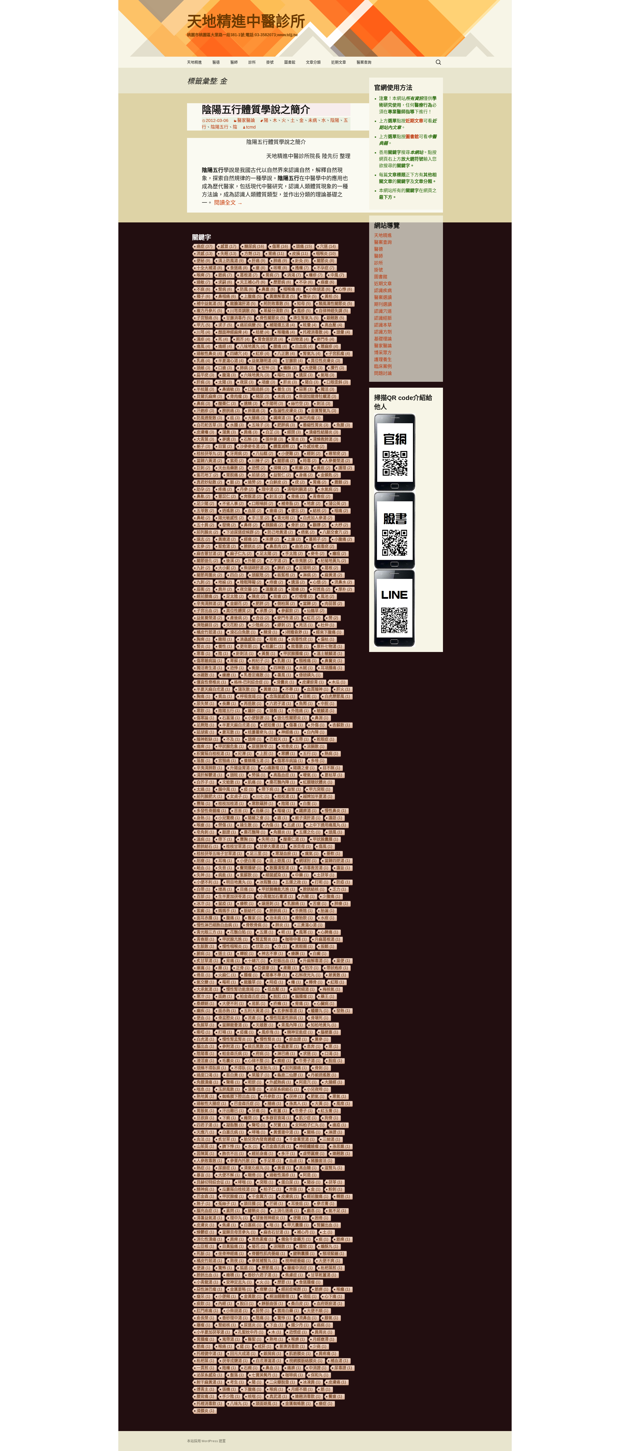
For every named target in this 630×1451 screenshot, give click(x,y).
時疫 (276, 982)
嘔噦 (284, 811)
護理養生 (383, 359)
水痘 (327, 918)
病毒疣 (325, 546)
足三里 (258, 853)
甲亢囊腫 (298, 1225)
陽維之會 (258, 818)
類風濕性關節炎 (335, 303)
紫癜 (203, 911)
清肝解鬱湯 (209, 775)
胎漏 (327, 911)
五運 (266, 932)
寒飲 (203, 711)
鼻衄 (203, 518)
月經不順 (302, 1389)
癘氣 (311, 853)
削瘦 (203, 861)
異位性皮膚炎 (325, 361)
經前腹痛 (317, 1196)
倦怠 (203, 975)
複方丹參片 (209, 311)
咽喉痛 (292, 289)
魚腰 (343, 425)
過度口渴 (207, 1075)
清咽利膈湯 (300, 489)
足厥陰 (205, 725)
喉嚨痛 (286, 332)
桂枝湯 (286, 796)
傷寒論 (205, 718)
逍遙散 (231, 511)
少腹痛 (331, 896)
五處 (294, 825)
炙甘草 (227, 1139)
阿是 (309, 1175)
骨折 (298, 525)
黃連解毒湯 (282, 296)
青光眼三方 (209, 932)
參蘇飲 (290, 611)
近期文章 (338, 62)
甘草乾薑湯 (323, 1275)
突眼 (266, 1182)
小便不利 (207, 882)
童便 (343, 961)
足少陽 (205, 503)
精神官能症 (300, 1032)
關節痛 (286, 461)
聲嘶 (233, 1082)
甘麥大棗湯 (272, 846)
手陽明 (274, 403)
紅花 (313, 618)
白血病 (304, 346)
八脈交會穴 (335, 532)
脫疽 (335, 1061)
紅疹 (262, 353)
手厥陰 (304, 911)
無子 (203, 1203)
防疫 (343, 882)
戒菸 (264, 1346)
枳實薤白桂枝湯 (213, 753)
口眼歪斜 (337, 382)
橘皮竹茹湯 (209, 1261)
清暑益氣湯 (209, 1218)
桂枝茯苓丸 (209, 453)
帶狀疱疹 (337, 968)
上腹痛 (252, 296)
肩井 (225, 589)
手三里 (260, 518)
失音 (225, 868)
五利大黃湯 (256, 1011)
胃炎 (298, 439)
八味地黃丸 (252, 346)
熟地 (276, 1339)
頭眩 (237, 775)
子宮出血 (207, 611)
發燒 (229, 525)
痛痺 (203, 746)
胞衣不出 (233, 1153)
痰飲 (203, 1303)
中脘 (327, 703)
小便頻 (227, 1296)
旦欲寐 (205, 1118)
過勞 (254, 482)
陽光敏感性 (231, 518)
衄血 (203, 868)
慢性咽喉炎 (235, 946)
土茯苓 (325, 875)
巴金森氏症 (246, 1103)
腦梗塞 (329, 1032)
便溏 (203, 1268)
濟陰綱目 (207, 625)
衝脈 (258, 668)
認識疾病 (383, 290)
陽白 (311, 382)
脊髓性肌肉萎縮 (268, 1253)
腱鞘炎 (256, 1211)
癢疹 (315, 275)
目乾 (309, 696)
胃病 (272, 275)
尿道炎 (252, 1325)
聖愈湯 (227, 546)
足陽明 (307, 568)
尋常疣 (337, 453)
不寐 (203, 289)
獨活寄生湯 (209, 668)
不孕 (306, 282)
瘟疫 (339, 1125)
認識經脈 (383, 318)
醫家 (254, 918)
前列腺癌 (296, 1068)
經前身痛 (262, 1153)
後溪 (233, 561)
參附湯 (231, 1046)
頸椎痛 (307, 661)
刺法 (323, 403)
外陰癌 (300, 711)
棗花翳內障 (282, 782)
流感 (204, 253)
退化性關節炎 (292, 718)
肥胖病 (286, 425)
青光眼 (286, 518)
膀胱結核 (313, 889)
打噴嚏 (304, 596)
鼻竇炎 (333, 661)
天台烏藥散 (231, 468)
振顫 (327, 946)
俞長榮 (205, 1318)
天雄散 (264, 1025)
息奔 (313, 1046)
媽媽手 (227, 911)
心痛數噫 (274, 768)
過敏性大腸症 (211, 1103)
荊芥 (243, 339)
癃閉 (250, 1118)
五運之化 (309, 832)
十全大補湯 (209, 268)
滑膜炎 (205, 1411)
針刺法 (244, 653)
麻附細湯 (304, 989)
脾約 (284, 568)
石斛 (250, 439)
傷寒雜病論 (209, 661)
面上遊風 (280, 861)
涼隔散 (282, 1246)
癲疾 (203, 1011)
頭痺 (254, 739)
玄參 (203, 546)
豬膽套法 (321, 1161)
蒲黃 (229, 432)
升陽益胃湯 (242, 768)
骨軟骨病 (256, 925)
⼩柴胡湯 (237, 1311)
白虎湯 (205, 1039)
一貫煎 (205, 1368)
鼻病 (203, 403)
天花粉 (235, 625)
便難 (300, 1218)
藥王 (327, 996)
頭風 (335, 832)
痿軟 (246, 903)
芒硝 (276, 1203)
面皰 (225, 996)
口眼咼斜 (258, 389)
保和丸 (319, 1375)
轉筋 (343, 1196)
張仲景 (274, 439)
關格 (313, 1132)
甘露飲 (294, 361)
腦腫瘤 (304, 996)
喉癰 (343, 1289)
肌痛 (254, 782)
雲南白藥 (288, 1311)
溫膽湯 (274, 589)
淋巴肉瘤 (309, 418)
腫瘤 (250, 975)
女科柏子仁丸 (309, 1125)
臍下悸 (231, 1146)
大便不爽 (329, 1261)
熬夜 (237, 1261)
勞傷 (225, 825)
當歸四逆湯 (337, 861)
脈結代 (252, 911)
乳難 (284, 661)
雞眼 (225, 639)
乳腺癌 (296, 903)
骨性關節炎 (272, 318)
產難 (290, 968)
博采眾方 (383, 352)
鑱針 (254, 711)
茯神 (296, 1096)
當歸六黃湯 (209, 461)
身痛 (306, 475)
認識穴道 (383, 311)
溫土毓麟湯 (329, 653)
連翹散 (341, 1153)
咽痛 (341, 511)
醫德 (216, 62)
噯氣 (309, 775)
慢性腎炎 (270, 1039)
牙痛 (258, 1111)
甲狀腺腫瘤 (296, 653)
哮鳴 (258, 1132)
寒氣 (339, 1096)
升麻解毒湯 (315, 961)
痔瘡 (276, 582)
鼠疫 (225, 903)
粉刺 (335, 1189)
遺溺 (298, 582)
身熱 (203, 818)
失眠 (228, 253)
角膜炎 (282, 832)
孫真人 (298, 1103)
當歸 (309, 603)
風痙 (343, 1103)
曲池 (302, 546)
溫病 (203, 839)
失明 (268, 839)
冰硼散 (205, 675)
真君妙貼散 (209, 482)
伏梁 (262, 946)
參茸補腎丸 (264, 1261)
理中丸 (239, 1218)
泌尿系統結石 (284, 1089)
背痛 (233, 961)
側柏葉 (286, 603)
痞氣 (308, 532)
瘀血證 (298, 1039)
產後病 (239, 618)
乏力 (339, 889)
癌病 (323, 1325)
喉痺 (203, 275)
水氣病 (329, 489)
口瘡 (225, 368)
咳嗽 (280, 268)
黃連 (270, 689)
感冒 (228, 246)
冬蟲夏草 (288, 1046)
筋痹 (321, 1289)
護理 (345, 468)
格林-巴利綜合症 (251, 682)
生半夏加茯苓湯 (235, 896)
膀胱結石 (207, 846)
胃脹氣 (205, 1111)
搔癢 (302, 268)
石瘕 (250, 1368)
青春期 (205, 939)
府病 (262, 1053)
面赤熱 (227, 1011)
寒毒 (203, 653)
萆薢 (237, 661)
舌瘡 (319, 903)
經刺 (313, 453)
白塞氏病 (233, 1132)
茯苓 (335, 1182)
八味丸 (239, 1403)
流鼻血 (307, 1318)
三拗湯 (331, 1139)
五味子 (260, 425)
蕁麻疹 (329, 346)
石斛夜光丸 (307, 975)
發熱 (343, 1011)
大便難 (313, 368)
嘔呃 (229, 982)
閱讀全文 (228, 203)
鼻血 (272, 1368)
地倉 (313, 503)
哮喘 (245, 1182)
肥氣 (317, 1096)
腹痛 (233, 918)
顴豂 (319, 525)
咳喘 (254, 1396)
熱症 (203, 1168)
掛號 (270, 62)
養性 (225, 646)
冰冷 (203, 903)
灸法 (203, 1139)
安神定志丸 (239, 1282)
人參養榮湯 (337, 461)
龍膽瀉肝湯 (242, 303)
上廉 (294, 539)
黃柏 (331, 296)
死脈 (203, 1253)
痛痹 (294, 1368)
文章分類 (313, 62)
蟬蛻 (246, 953)
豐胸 (246, 839)
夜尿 (246, 382)
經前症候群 (294, 1289)
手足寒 (272, 1161)
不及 (233, 739)
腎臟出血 (327, 1225)
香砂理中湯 (235, 1318)
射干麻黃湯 (209, 1382)
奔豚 (296, 1189)
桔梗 (262, 332)
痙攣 (266, 1289)
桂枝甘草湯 (239, 846)
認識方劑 (383, 332)
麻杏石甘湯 (276, 1232)
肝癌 (258, 261)
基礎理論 (383, 338)
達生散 (248, 825)
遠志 (203, 539)
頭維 (203, 368)
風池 (327, 596)
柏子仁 (272, 1189)
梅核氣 (331, 989)
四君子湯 (207, 1125)
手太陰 (294, 553)
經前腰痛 (207, 596)
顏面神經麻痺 (233, 332)
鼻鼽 (203, 496)
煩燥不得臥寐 (211, 1068)
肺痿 (341, 903)
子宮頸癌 (207, 318)
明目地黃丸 (239, 882)
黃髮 (268, 653)
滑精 (280, 468)
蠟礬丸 (319, 1011)
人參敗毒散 (209, 1161)
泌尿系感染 (209, 1375)
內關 (308, 896)
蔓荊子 (317, 539)
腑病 (203, 953)
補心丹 (306, 1232)
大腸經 (333, 1082)
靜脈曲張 (272, 1303)
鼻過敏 (231, 389)
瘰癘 (203, 968)
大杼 (341, 525)
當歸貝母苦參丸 (238, 1232)
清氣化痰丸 (256, 1168)
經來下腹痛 (328, 632)
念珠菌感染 (282, 696)
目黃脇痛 (233, 1246)
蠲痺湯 (282, 418)
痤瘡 (327, 282)
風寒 (306, 932)
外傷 (317, 725)
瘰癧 (229, 675)
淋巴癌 (286, 1053)
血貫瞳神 (317, 689)
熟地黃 (205, 1096)
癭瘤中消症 (300, 1268)
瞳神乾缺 (207, 739)
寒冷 (203, 996)
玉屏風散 (229, 1089)
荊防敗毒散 (276, 303)
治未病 (278, 918)
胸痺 (203, 639)
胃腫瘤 (205, 1339)
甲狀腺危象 (231, 746)
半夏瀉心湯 (231, 361)
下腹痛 (252, 1389)
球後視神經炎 (270, 1218)
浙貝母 (302, 846)
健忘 (298, 511)
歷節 (284, 1282)
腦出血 (205, 1046)
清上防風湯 (231, 261)
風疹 (304, 311)
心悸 (345, 289)
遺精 (250, 403)
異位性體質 (239, 611)
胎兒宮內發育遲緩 (262, 1139)
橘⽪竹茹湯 (209, 632)
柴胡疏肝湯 (256, 568)
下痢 (229, 1118)
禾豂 (272, 539)
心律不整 (258, 1061)
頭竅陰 (260, 575)
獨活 (327, 389)
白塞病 (252, 1225)
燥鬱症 (205, 1232)
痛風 (203, 346)
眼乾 (276, 639)
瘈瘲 (284, 1061)
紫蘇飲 (248, 875)
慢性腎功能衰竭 (242, 989)
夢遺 (229, 439)
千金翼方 (262, 1196)
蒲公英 (337, 503)
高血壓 (333, 325)
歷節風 (270, 1268)
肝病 (203, 382)
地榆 (225, 582)
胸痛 (203, 696)
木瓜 (338, 682)
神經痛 (290, 732)
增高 (225, 889)
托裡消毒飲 (209, 1403)
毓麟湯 (325, 711)
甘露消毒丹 (239, 318)
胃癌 (276, 253)
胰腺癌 (274, 525)
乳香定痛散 (256, 675)
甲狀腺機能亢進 (278, 889)
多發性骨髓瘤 (211, 811)
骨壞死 (319, 1018)
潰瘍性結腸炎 (323, 432)
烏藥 (262, 811)
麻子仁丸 (241, 553)
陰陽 (334, 120)
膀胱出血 (207, 1275)
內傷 (272, 825)
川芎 (203, 332)
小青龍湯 (207, 1282)
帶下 (225, 839)
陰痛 (262, 1318)
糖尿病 (254, 246)
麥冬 (317, 553)
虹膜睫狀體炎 (317, 782)
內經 (225, 1303)
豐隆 (203, 803)
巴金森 (205, 1196)
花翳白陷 (241, 932)
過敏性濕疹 (282, 1175)
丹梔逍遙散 (323, 1075)
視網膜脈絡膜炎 (305, 1361)
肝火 (343, 689)
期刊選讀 (383, 304)
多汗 (288, 1153)
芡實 (280, 1125)
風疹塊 (270, 1032)
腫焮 (306, 1246)
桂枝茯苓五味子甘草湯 (219, 853)
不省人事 (233, 503)
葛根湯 (248, 275)
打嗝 (225, 1032)
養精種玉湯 (256, 761)
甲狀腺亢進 (235, 939)
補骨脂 (290, 503)
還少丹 (300, 1325)
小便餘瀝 (258, 718)
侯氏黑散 (258, 1046)
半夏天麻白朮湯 (238, 725)
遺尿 (306, 375)
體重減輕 (284, 446)
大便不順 (317, 1311)
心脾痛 (329, 932)
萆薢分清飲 (276, 311)
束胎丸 (268, 1068)
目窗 (225, 446)
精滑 (270, 632)
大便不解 (229, 1175)
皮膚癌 (337, 1382)
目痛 (246, 889)
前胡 (258, 475)
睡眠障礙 (250, 582)
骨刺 (321, 1068)
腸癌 (274, 1103)
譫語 (335, 818)
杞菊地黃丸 (333, 561)
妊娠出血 (284, 961)
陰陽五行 (219, 127)
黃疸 (323, 468)
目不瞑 (331, 768)
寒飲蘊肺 (262, 803)
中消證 (317, 1368)
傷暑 (296, 725)
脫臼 (246, 1303)
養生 (284, 389)
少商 (319, 1346)
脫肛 (280, 996)
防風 (246, 289)
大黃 (321, 1103)
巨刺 (203, 468)
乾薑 (280, 1111)
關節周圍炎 (209, 575)
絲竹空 (300, 403)
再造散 (252, 703)
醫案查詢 (364, 62)
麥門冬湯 (288, 618)
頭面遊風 (266, 1403)
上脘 (266, 753)
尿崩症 (227, 1168)
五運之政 (296, 882)
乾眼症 (325, 739)
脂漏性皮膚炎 (288, 411)
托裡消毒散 (315, 332)
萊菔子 (260, 1075)
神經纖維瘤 (311, 1146)
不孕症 (325, 268)
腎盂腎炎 (266, 939)
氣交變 (205, 982)
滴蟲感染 (250, 639)
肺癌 (280, 261)
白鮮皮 (278, 482)
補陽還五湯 (282, 325)
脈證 (229, 832)
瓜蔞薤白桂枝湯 (238, 1189)
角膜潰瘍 (207, 1082)
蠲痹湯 (307, 811)
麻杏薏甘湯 (209, 553)
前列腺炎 (207, 532)
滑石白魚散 (242, 632)
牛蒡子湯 (309, 1061)
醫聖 (254, 1339)
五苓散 (205, 511)
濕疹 (203, 339)
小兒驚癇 (229, 818)
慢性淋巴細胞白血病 (217, 925)
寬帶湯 (231, 1339)
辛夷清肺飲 (209, 768)
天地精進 (194, 62)
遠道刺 (270, 903)
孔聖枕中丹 (250, 1332)
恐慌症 (298, 1332)
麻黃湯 (333, 575)
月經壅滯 (323, 1339)
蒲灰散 (246, 689)
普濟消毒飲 (292, 1346)
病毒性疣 (302, 639)
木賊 (306, 668)
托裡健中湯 (209, 1353)
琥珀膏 (272, 725)
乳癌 (203, 361)
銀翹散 (335, 318)
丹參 (246, 489)
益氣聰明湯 (264, 361)
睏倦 (254, 1175)
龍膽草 (252, 982)
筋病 (225, 275)
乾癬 (302, 468)
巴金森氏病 (278, 1146)
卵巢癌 (256, 411)
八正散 (286, 353)
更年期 (248, 646)
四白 (237, 575)
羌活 (306, 625)
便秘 (203, 261)
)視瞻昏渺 (296, 632)
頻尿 (262, 396)
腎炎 (203, 646)
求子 (225, 325)
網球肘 (307, 861)
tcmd (251, 127)
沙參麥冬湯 (252, 446)
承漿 (266, 611)
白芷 (272, 432)
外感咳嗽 (313, 446)
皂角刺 (205, 832)
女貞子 (239, 796)
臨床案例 (383, 366)
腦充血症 (207, 1211)
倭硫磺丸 (309, 675)
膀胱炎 (252, 546)
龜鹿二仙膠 (290, 1075)
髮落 (237, 1375)
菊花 (258, 1246)
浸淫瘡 (205, 1061)
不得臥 (243, 1068)
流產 (254, 1018)
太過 (203, 789)
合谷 (262, 618)
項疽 (309, 1296)
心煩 (319, 582)
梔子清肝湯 (307, 818)
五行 (309, 753)
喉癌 (225, 1346)
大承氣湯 (207, 989)
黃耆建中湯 (286, 1132)
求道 (309, 1053)
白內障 (315, 732)
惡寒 (306, 389)
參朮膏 (325, 1203)
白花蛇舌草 (209, 425)
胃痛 (319, 482)
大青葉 (205, 439)
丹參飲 (272, 1096)
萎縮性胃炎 (315, 425)
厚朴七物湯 (329, 646)
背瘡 (280, 596)
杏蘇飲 (341, 725)
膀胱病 (278, 911)
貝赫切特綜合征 (213, 1182)
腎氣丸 (311, 353)
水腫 (237, 425)
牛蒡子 (304, 1111)
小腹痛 (343, 539)
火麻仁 (227, 975)
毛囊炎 (231, 1061)
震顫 (341, 482)
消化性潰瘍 (209, 1239)
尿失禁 (205, 703)
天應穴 (205, 1132)
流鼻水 (343, 582)
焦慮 (229, 1225)
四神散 (282, 668)
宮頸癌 (227, 761)
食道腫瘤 (309, 1282)
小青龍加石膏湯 (276, 896)
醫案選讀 (383, 297)
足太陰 (235, 596)
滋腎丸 (333, 1168)
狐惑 (246, 1268)
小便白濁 (250, 861)
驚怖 (225, 1268)
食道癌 (239, 268)
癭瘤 (203, 1325)
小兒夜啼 (317, 1089)
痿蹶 (298, 953)
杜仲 (327, 625)
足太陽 (268, 553)
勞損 (258, 775)
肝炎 (290, 382)
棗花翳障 (254, 832)
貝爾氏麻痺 (209, 396)
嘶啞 (203, 1032)
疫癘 (246, 1032)
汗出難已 (233, 1111)
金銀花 (239, 603)
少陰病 (260, 625)
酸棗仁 (227, 403)
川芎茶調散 (242, 311)
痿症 (325, 1403)
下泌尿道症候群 (242, 532)
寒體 (288, 753)
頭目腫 (252, 1203)
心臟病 (325, 1003)
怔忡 (268, 368)
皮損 (300, 253)
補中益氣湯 (209, 303)
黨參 (321, 1039)
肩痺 (237, 1239)
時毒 (309, 461)
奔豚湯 (252, 496)
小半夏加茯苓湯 (213, 1332)
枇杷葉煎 (331, 1268)
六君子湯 (280, 703)
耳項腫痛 (331, 668)
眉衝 (203, 589)
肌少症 (307, 1118)
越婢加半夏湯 (317, 796)
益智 (294, 789)
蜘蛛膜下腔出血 (238, 1096)
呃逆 (254, 1082)
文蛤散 (231, 782)
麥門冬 (325, 339)
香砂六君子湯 (262, 1275)
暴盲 (203, 1175)
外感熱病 (280, 1082)
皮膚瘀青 (313, 682)
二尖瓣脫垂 (282, 1382)
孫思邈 (341, 1146)
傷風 (325, 846)
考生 (237, 1382)
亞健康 (266, 968)
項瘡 (268, 382)
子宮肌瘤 (339, 353)
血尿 (254, 511)
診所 (252, 62)
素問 (233, 1211)
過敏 (203, 282)
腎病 (225, 289)
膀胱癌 (231, 411)
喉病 (276, 1389)
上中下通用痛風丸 (327, 825)
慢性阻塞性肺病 (286, 1018)
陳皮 (258, 596)
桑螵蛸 (205, 1003)
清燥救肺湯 (325, 439)
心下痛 (333, 1296)
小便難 (290, 453)
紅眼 (337, 982)
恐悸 (237, 668)
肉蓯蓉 (333, 603)
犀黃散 (337, 975)
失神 (203, 875)
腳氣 (331, 1318)
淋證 (335, 1132)
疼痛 (225, 489)
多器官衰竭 (278, 1118)
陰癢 (229, 1368)
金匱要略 (241, 1289)
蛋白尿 (290, 1182)
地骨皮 (290, 746)
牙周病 (239, 453)
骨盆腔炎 (229, 1018)
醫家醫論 (246, 120)
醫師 (234, 62)
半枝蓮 (205, 389)
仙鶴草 (315, 611)
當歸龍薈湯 (235, 1025)
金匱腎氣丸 (323, 411)
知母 (304, 303)
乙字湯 (278, 561)
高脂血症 (284, 775)
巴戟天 (278, 739)
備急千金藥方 (296, 1239)
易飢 (258, 1003)
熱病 (331, 753)
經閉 (294, 432)
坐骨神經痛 (231, 1253)
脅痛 (302, 1003)
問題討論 (383, 373)
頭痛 (304, 246)
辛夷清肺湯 (209, 603)
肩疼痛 (327, 1353)
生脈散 (205, 946)
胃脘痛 (235, 475)
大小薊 (227, 568)
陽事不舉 (276, 975)
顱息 (313, 1211)
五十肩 (205, 525)
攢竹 (337, 368)
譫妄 (343, 868)
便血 (203, 1018)
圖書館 (289, 62)
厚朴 (345, 589)
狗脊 (331, 1118)
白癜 (319, 953)
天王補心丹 (252, 282)
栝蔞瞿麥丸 (260, 732)
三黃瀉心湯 (309, 925)
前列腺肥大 (209, 796)
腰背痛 (205, 1396)
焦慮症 (294, 1275)
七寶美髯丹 (264, 1375)
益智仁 (282, 475)
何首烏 (321, 589)
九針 (203, 568)
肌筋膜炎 (300, 1353)
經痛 (250, 539)
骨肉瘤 (239, 396)
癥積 (233, 1275)
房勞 (262, 1311)
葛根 (331, 568)
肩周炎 (323, 1332)
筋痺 (343, 1239)
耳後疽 (300, 1203)
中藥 (302, 875)
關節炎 (325, 261)
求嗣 (225, 282)
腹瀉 (229, 375)
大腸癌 (256, 418)
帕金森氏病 (235, 1053)
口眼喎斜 (262, 503)
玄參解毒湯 (290, 1011)
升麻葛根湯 (327, 939)
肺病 (246, 368)
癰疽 (339, 553)
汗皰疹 (205, 411)
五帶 (302, 739)
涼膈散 (315, 746)
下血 (276, 1325)
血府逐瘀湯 (329, 1303)
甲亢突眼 (319, 789)
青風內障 (292, 1025)
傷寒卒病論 (290, 761)
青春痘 (321, 496)
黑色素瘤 (262, 1239)
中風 (337, 275)
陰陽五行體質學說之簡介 (256, 109)
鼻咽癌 (227, 296)
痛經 (225, 346)
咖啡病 (294, 1375)
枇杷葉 (205, 1361)
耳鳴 (225, 861)
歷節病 (282, 282)
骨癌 (298, 496)
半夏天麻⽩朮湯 (213, 689)
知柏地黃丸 (323, 1025)
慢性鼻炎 (335, 811)
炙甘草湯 (207, 961)
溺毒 (254, 1089)
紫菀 (237, 461)
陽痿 (298, 589)
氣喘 (327, 375)
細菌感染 (276, 875)
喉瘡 (203, 825)
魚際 (306, 703)
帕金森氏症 (252, 996)
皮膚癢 (205, 432)
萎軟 (333, 853)
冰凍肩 (311, 1382)
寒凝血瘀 (286, 853)
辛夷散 (304, 561)
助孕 (203, 489)
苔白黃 (235, 1075)
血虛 (296, 1161)
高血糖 (307, 1168)
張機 (229, 1389)
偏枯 (327, 639)
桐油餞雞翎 (282, 1296)
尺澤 (245, 753)
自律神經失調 (333, 311)
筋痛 (203, 1346)
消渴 (294, 275)
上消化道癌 (286, 1211)
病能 (225, 875)
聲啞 (258, 1125)
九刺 (203, 582)
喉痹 (298, 1339)
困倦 (321, 1218)
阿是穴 (307, 1082)
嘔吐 (284, 375)
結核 (319, 511)
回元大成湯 (242, 1353)
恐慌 (258, 468)
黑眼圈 (304, 946)
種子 (203, 296)
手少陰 (231, 1396)
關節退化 (207, 561)
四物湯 (300, 339)
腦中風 (227, 789)
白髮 (309, 803)
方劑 (252, 253)
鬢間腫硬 (250, 868)
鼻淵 (321, 718)
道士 (225, 953)
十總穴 (256, 961)
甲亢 (203, 325)
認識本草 (383, 325)
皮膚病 (290, 1196)
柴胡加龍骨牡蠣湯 (317, 396)
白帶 (203, 889)
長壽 (229, 703)
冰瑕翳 (268, 882)
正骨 (243, 968)
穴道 (328, 246)
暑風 (284, 675)
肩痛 (250, 432)
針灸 (302, 261)
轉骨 (315, 982)
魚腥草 (205, 1025)
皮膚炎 (205, 1225)
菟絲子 (227, 1203)
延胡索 (205, 732)
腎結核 (227, 1325)
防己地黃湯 (280, 532)
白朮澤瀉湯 (268, 1361)
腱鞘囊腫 (304, 1253)
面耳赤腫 (207, 918)
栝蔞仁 (274, 646)
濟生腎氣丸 (305, 318)
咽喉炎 (326, 253)
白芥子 (205, 782)
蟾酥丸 (329, 1246)
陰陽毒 (205, 1053)
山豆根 (205, 1246)
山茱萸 (205, 1146)
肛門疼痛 (207, 1311)
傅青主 (205, 1389)
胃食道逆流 (270, 339)
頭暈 (343, 332)
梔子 (203, 446)
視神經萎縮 (298, 1261)
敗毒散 (300, 646)
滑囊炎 (285, 682)
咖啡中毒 (296, 939)
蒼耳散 (231, 732)
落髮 (203, 761)
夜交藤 (248, 589)
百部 (203, 896)
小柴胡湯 (319, 289)
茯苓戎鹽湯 (235, 1361)
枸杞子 (260, 661)
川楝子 (260, 461)
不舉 (292, 689)
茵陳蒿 (205, 1153)
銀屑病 (272, 1353)
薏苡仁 (227, 496)
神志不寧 (272, 953)
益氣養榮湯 (209, 618)
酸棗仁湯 (294, 839)
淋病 (309, 575)
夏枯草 (333, 775)
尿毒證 (343, 1368)
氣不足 (337, 1211)
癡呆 (203, 1296)
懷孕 (309, 296)
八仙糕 (264, 453)
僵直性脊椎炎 (211, 682)
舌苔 (241, 811)
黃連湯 (227, 539)
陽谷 (313, 1182)
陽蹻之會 (304, 768)
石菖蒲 (231, 718)
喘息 (203, 1089)
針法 (276, 496)
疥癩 (280, 1003)
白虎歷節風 (337, 696)
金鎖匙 (329, 475)
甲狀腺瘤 (233, 1196)
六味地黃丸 (256, 375)
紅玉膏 (329, 1111)
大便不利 (233, 1003)
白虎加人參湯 (317, 518)
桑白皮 (300, 1303)
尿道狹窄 (262, 746)
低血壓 (276, 989)
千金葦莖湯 (302, 1139)
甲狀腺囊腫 (325, 839)
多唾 (317, 761)
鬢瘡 (335, 1396)
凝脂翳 (235, 1125)
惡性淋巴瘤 (209, 1289)
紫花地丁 (207, 475)
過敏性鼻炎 (209, 353)
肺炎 (282, 925)
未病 (312, 120)
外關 (254, 561)
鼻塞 (268, 289)
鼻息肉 (278, 546)
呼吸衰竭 (250, 696)
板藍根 (286, 575)
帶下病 (270, 789)
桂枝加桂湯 (231, 803)
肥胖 (262, 603)
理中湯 (270, 489)
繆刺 (284, 625)
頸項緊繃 (333, 1253)
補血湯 (339, 1361)
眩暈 (309, 325)
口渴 (331, 1053)
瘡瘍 (276, 511)
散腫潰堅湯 (282, 868)
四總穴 (239, 353)
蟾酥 (290, 368)
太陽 (225, 382)
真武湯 (278, 1396)
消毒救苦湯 (315, 868)
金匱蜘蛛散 (298, 1403)
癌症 (204, 246)
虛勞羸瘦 (313, 1153)
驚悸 (284, 1318)
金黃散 (252, 1296)
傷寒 (280, 246)
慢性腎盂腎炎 (237, 1039)
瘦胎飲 (304, 918)
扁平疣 (205, 375)
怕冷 (311, 968)
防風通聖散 (209, 418)
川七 (262, 796)
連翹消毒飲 (307, 1396)
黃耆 (284, 1168)
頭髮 (276, 711)
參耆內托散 (242, 1161)
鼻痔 (250, 525)
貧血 (225, 696)
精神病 (205, 1189)
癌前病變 (250, 325)
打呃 (321, 882)
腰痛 (280, 346)
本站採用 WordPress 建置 (206, 1441)
